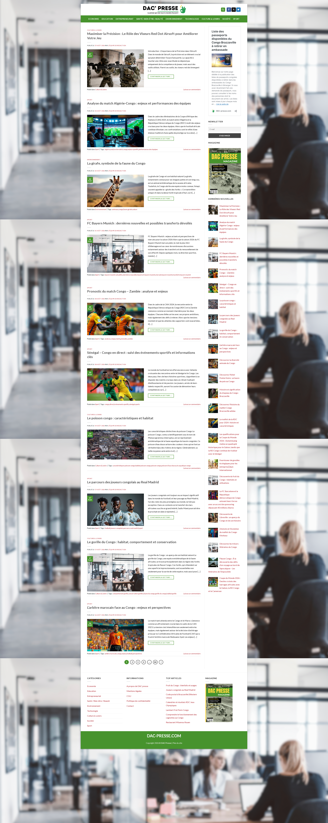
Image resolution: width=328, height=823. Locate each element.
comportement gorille (120, 594)
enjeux (124, 654)
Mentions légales (134, 691)
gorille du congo (160, 594)
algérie (107, 149)
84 (155, 662)
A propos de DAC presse (137, 686)
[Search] (223, 10)
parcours (126, 528)
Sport (236, 19)
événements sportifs (121, 404)
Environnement (174, 19)
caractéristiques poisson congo (124, 466)
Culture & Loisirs (211, 19)
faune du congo (149, 594)
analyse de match (116, 149)
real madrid (134, 528)
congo (125, 149)
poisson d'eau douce (168, 466)
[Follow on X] (234, 9)
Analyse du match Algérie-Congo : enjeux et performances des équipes (139, 103)
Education (107, 19)
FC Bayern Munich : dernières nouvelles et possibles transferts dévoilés (139, 223)
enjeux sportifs (133, 149)
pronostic (123, 339)
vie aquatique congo (183, 466)
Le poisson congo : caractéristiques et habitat (120, 418)
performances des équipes (148, 149)
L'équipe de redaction (117, 45)
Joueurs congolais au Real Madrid (180, 690)
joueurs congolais (117, 528)
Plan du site (177, 743)
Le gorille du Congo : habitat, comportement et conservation (131, 542)
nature (134, 209)
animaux (115, 209)
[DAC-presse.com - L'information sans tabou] (164, 9)
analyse (107, 339)
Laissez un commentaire (192, 89)
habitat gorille (171, 594)
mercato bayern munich (164, 275)
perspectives (137, 654)
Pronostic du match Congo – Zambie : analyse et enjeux (127, 291)
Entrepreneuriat (124, 19)
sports (137, 404)
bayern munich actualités (114, 275)
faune (125, 209)
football (107, 528)
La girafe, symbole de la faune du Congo (116, 163)
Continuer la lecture (161, 76)
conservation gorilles (136, 594)
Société (226, 19)
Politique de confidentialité (138, 701)
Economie (93, 19)
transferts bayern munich (182, 275)
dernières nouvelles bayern (133, 275)
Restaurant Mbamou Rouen (178, 722)
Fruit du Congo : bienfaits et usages (181, 685)
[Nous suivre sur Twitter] (238, 9)
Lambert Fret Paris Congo (177, 710)
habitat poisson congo (143, 466)
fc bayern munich (149, 275)
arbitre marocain (111, 654)
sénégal (132, 404)
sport (141, 528)
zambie (130, 339)
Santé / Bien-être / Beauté (149, 19)
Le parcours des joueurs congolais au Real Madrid (123, 482)
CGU (129, 696)
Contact (130, 706)
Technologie (192, 19)
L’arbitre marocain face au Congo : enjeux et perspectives (129, 607)
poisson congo (156, 466)
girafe (130, 209)
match (118, 339)
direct (112, 404)
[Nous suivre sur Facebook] (229, 9)
